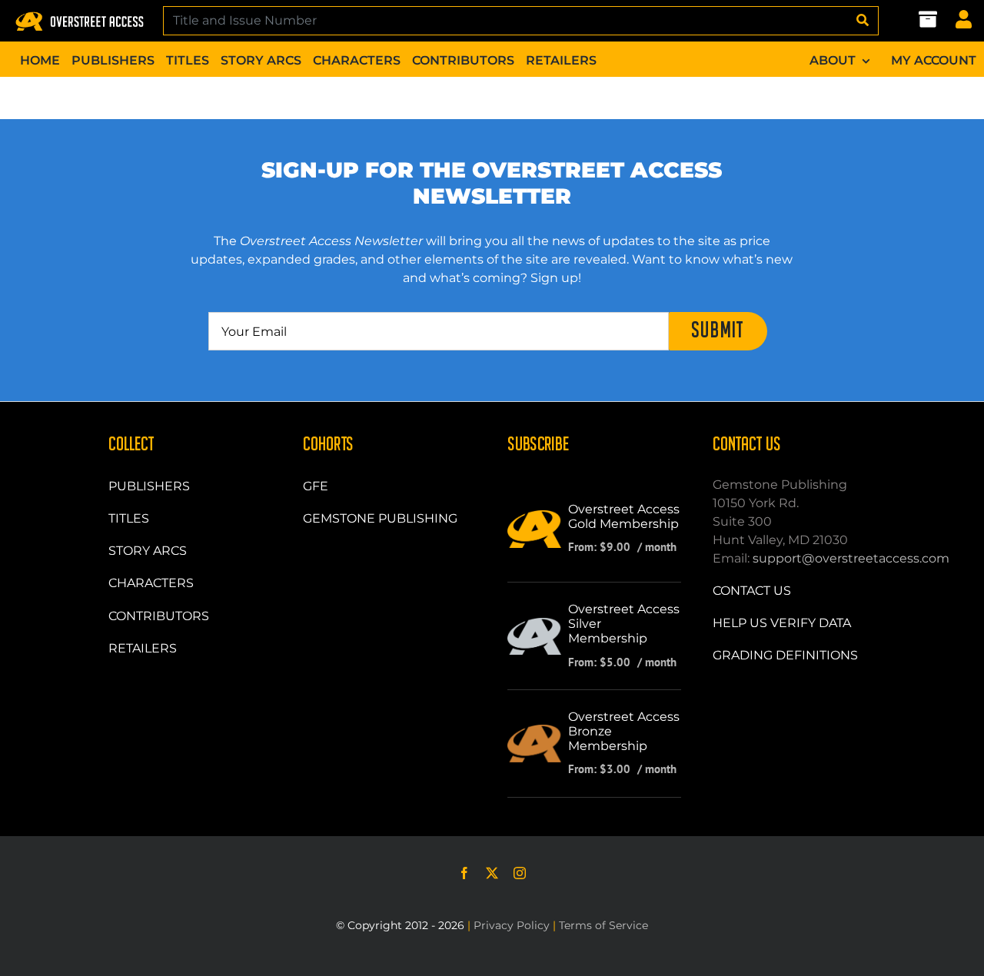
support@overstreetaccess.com (851, 558)
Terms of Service (603, 925)
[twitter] (492, 873)
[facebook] (464, 873)
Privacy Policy (512, 925)
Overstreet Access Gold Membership (624, 516)
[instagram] (520, 873)
